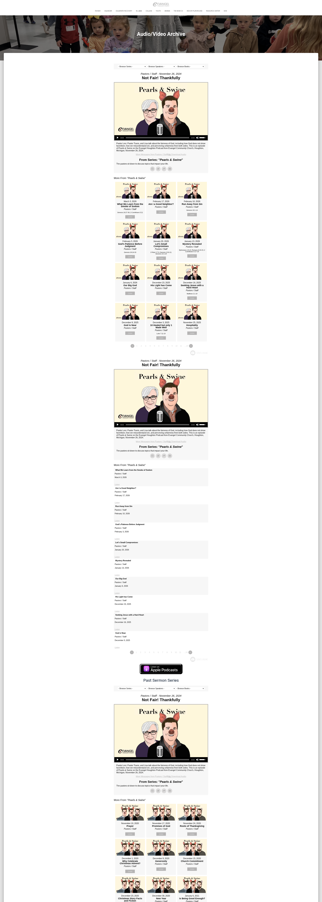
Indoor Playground (194, 11)
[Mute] (197, 137)
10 (176, 346)
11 (181, 346)
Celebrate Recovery (124, 11)
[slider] (157, 137)
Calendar (108, 11)
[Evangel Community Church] (161, 4)
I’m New (97, 11)
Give (225, 11)
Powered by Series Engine (199, 352)
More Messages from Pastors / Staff (151, 154)
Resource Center (213, 11)
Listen (130, 217)
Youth (158, 11)
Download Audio (178, 154)
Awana (167, 11)
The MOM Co (178, 11)
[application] (161, 137)
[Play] (117, 137)
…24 (186, 346)
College (149, 11)
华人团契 (139, 11)
